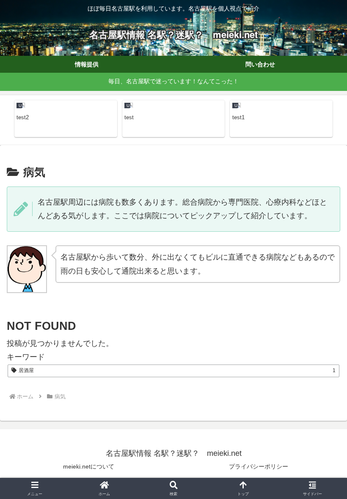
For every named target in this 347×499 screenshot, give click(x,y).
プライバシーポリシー (258, 466)
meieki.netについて (88, 466)
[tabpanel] (65, 118)
